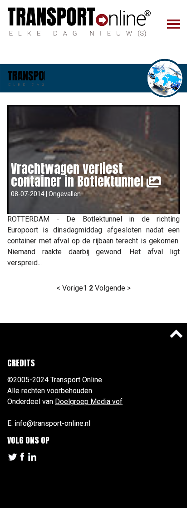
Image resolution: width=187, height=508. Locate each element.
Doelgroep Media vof (89, 401)
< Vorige (69, 288)
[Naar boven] (176, 334)
